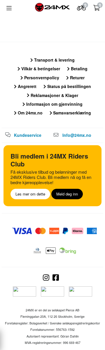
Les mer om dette (30, 194)
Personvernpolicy (41, 77)
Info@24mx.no (76, 135)
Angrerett (26, 86)
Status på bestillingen (68, 86)
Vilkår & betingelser (40, 68)
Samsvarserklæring (71, 113)
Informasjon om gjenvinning (54, 104)
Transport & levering (54, 60)
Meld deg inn (67, 194)
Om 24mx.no (30, 113)
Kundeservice (27, 135)
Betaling (79, 68)
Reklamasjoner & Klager (53, 95)
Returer (77, 77)
